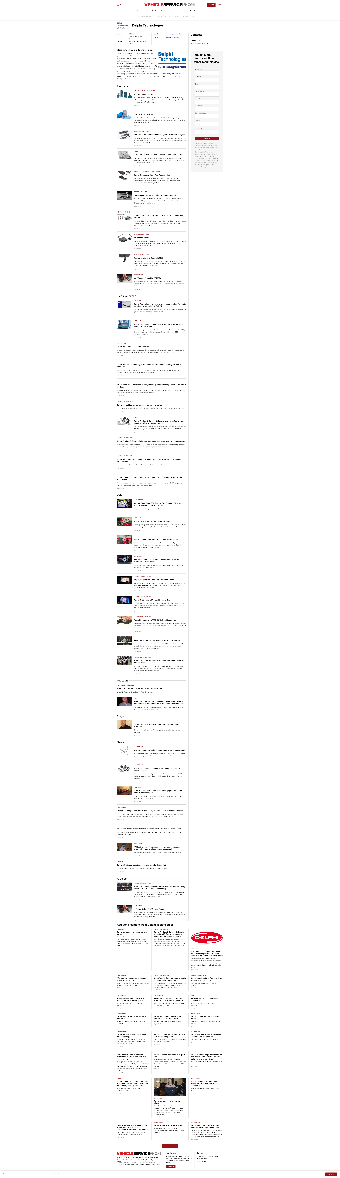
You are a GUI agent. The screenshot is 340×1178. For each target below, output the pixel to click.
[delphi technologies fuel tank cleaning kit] (124, 114)
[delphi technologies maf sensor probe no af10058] (124, 278)
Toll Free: (120, 41)
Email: (156, 37)
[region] (170, 1174)
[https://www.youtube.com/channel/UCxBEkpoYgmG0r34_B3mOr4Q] (205, 1161)
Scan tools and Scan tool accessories (147, 171)
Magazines (185, 16)
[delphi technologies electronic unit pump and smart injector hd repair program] (124, 135)
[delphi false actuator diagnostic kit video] (124, 521)
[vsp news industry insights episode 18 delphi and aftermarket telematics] (124, 559)
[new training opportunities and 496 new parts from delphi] (124, 750)
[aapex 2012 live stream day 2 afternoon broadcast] (124, 640)
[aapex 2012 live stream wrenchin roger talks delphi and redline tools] (124, 660)
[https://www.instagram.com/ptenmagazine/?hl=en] (200, 1161)
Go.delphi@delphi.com (173, 37)
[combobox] (207, 124)
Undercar (120, 861)
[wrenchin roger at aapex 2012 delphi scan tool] (124, 620)
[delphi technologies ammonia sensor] (124, 238)
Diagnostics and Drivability (143, 576)
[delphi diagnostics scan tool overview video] (124, 580)
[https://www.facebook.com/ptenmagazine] (198, 1161)
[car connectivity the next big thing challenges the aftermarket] (124, 724)
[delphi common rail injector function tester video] (124, 539)
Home (118, 361)
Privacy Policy (58, 1173)
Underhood (137, 300)
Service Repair (174, 16)
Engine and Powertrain (141, 111)
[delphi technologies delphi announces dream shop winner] (170, 1087)
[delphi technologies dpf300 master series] (124, 94)
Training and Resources (125, 401)
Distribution (138, 905)
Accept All (331, 1174)
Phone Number (200, 91)
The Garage (137, 787)
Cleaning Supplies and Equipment (145, 91)
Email (197, 84)
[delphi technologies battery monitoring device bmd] (124, 258)
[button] (118, 5)
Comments (198, 128)
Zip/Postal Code (200, 113)
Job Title (198, 106)
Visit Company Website (173, 34)
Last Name (199, 77)
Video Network (139, 499)
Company (198, 98)
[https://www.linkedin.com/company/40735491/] (202, 1161)
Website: (156, 34)
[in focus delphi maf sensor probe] (124, 909)
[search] (121, 5)
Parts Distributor (144, 16)
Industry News (122, 343)
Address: (120, 34)
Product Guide (197, 16)
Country (198, 121)
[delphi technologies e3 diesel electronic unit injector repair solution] (124, 195)
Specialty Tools (139, 274)
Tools (136, 151)
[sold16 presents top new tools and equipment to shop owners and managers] (124, 790)
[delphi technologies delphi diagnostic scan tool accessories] (124, 175)
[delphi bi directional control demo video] (124, 600)
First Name (199, 69)
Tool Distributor (160, 16)
